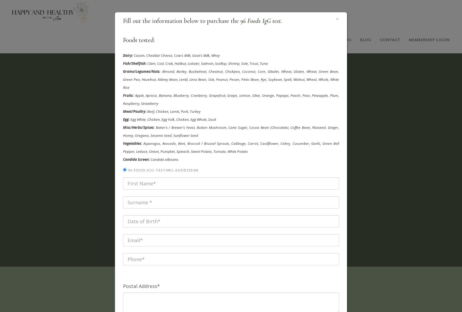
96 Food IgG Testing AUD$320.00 (163, 170)
